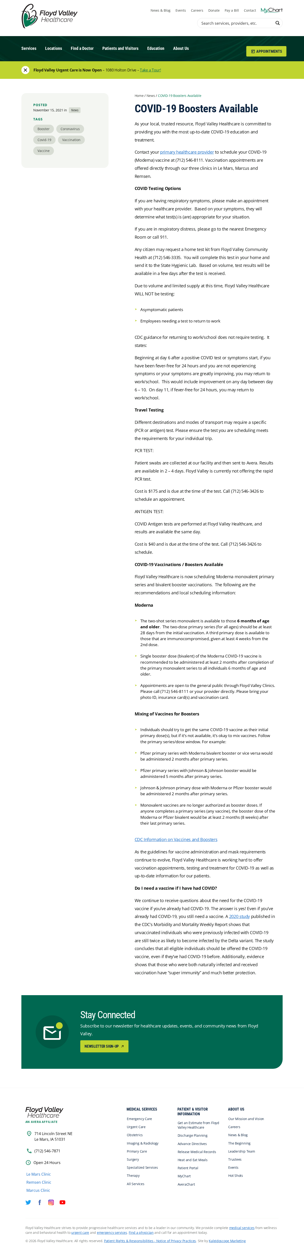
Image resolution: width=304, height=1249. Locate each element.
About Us (181, 48)
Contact (250, 10)
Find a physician (141, 1232)
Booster (44, 129)
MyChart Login (272, 10)
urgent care (80, 1232)
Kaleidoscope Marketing (227, 1241)
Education (155, 48)
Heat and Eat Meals (193, 1160)
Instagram (51, 1202)
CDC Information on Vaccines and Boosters (176, 839)
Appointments (269, 51)
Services (28, 48)
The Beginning (239, 1143)
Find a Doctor (82, 48)
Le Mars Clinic (38, 1174)
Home (139, 95)
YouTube (62, 1202)
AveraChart (186, 1184)
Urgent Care (136, 1127)
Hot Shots (235, 1175)
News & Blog (161, 10)
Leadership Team (241, 1151)
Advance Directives (192, 1143)
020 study (240, 916)
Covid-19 (44, 139)
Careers (197, 10)
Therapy (133, 1175)
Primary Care (137, 1151)
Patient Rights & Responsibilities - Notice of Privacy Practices (150, 1241)
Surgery (133, 1159)
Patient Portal (188, 1168)
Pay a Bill (232, 10)
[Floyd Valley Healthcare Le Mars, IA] (50, 16)
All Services (135, 1184)
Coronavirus (70, 129)
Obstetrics (135, 1135)
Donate (214, 10)
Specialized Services (142, 1167)
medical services (242, 1227)
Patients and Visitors (120, 48)
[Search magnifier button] (277, 23)
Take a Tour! (150, 70)
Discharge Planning (193, 1135)
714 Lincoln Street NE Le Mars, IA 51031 (53, 1136)
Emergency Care (139, 1119)
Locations (53, 48)
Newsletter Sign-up (102, 1046)
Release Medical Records (197, 1152)
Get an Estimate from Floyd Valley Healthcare (198, 1125)
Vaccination (71, 139)
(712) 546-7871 (47, 1151)
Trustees (235, 1159)
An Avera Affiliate (41, 1122)
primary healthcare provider (187, 152)
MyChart (184, 1176)
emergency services (112, 1232)
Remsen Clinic (38, 1182)
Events (181, 10)
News (151, 95)
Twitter (28, 1202)
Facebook (40, 1202)
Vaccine (44, 150)
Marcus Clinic (38, 1190)
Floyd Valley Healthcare (44, 1112)
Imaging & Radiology (142, 1143)
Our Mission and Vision (246, 1119)
